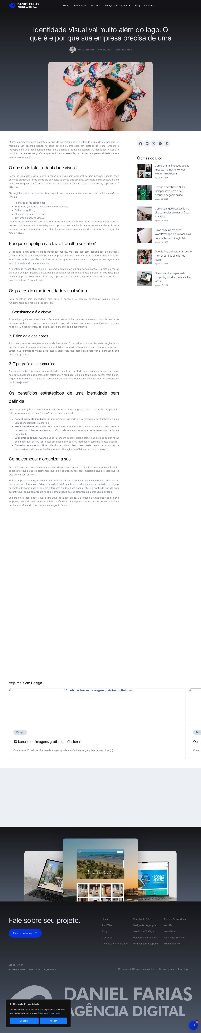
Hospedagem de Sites (145, 937)
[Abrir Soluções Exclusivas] (129, 5)
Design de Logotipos (144, 925)
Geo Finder (170, 931)
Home (105, 919)
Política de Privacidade (49, 1013)
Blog (104, 931)
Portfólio (107, 925)
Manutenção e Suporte (145, 943)
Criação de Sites (142, 919)
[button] (140, 143)
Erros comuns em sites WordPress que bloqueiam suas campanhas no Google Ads (173, 233)
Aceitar (53, 1020)
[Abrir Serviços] (85, 5)
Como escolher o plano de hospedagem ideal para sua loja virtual (173, 277)
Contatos (107, 937)
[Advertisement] (164, 317)
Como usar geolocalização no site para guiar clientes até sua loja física (172, 212)
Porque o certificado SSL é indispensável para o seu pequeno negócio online (170, 191)
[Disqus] (64, 549)
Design (128, 49)
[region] (38, 1013)
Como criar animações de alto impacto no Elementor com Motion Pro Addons (172, 169)
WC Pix (168, 925)
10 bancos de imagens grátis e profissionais (47, 742)
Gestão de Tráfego (143, 931)
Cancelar (24, 1020)
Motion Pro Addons (175, 919)
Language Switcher (174, 937)
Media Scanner (172, 943)
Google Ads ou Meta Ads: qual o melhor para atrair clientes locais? (173, 255)
